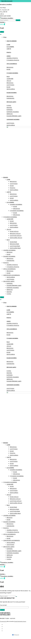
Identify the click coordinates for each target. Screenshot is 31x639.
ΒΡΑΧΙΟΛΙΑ (10, 67)
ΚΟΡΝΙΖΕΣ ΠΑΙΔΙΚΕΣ (13, 112)
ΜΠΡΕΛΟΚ (10, 114)
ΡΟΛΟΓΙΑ (9, 52)
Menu (2, 31)
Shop (4, 37)
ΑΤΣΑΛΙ (9, 81)
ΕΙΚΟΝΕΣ (9, 107)
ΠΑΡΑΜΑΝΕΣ (10, 98)
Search (18, 20)
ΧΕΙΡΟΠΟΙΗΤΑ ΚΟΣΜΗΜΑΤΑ (11, 275)
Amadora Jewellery (6, 4)
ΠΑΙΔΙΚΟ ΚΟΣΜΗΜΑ (12, 92)
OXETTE (9, 49)
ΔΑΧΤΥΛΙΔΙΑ (10, 85)
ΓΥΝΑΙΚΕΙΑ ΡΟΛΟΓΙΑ (13, 60)
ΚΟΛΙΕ (8, 69)
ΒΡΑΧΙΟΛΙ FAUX (14, 244)
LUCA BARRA (10, 47)
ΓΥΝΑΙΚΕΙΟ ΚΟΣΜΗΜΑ (12, 73)
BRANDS (5, 177)
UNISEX (9, 56)
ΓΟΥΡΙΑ (9, 105)
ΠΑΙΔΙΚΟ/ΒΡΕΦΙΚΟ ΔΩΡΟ (14, 116)
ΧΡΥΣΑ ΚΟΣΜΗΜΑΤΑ (12, 63)
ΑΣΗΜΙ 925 (10, 78)
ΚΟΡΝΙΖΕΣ (10, 109)
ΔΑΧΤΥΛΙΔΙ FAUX (15, 246)
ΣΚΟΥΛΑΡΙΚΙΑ (11, 89)
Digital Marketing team (20, 621)
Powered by (3, 621)
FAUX (8, 76)
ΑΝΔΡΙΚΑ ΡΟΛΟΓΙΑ (12, 58)
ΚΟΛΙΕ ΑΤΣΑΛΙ (14, 231)
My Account (8, 1)
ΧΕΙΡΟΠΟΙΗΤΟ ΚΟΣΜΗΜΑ (13, 119)
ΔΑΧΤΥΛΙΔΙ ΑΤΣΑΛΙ (15, 235)
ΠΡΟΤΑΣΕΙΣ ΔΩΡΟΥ (11, 102)
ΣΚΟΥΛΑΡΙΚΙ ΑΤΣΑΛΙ (16, 238)
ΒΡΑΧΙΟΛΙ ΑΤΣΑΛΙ (15, 233)
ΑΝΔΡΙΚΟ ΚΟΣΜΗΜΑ (16, 204)
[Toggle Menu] (0, 34)
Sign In (3, 1)
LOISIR (8, 44)
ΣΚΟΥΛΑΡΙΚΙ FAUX (15, 248)
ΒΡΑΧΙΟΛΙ (9, 252)
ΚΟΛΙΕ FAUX (13, 242)
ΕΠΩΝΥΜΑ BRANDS (12, 41)
